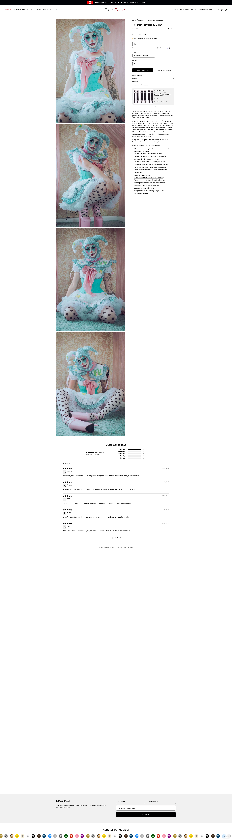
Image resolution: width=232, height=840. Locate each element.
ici (164, 180)
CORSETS (141, 20)
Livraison (135, 78)
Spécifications (137, 75)
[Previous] (6, 3)
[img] (171, 29)
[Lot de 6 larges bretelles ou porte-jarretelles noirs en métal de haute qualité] (143, 96)
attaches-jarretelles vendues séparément (148, 177)
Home (134, 20)
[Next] (226, 3)
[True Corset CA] (116, 9)
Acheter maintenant (164, 70)
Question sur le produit (140, 85)
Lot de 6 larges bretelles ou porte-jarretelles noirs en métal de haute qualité (162, 94)
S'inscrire (145, 814)
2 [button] (115, 538)
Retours (135, 82)
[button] (23, 10)
